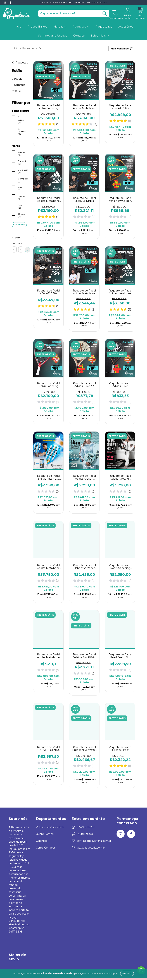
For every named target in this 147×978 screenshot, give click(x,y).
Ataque (16, 91)
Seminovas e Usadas (52, 35)
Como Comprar (45, 847)
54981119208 (85, 834)
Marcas (58, 26)
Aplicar (27, 249)
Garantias (41, 840)
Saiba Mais (99, 35)
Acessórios (125, 26)
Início (17, 26)
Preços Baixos (37, 26)
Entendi (127, 973)
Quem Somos (44, 834)
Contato (79, 35)
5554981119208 (86, 827)
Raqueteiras (103, 26)
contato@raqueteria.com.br (94, 840)
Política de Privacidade (50, 827)
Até (20, 243)
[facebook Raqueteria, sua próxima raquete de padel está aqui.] (10, 2)
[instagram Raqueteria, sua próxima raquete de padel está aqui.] (5, 2)
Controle (17, 78)
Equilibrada (18, 84)
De (13, 243)
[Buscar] (104, 13)
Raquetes (80, 26)
